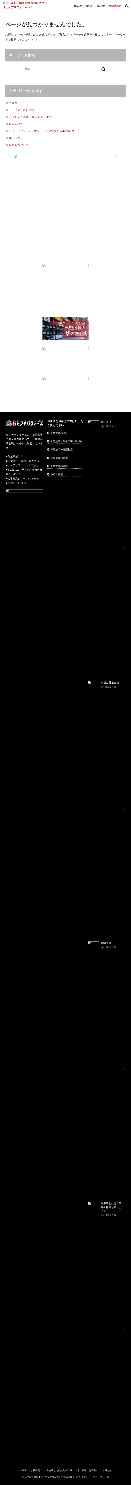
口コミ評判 (16, 123)
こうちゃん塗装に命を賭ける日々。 (31, 116)
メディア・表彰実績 (21, 109)
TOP (24, 1470)
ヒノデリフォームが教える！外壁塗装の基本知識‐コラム (44, 130)
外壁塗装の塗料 (59, 433)
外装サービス (17, 102)
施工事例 (101, 6)
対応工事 (78, 6)
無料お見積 (57, 474)
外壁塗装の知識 (59, 466)
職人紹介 (90, 6)
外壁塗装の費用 (59, 457)
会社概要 (35, 1470)
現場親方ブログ (19, 144)
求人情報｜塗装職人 (87, 1470)
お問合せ (106, 1470)
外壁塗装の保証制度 (62, 449)
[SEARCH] (127, 6)
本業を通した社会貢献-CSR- (58, 1470)
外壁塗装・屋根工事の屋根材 (66, 441)
